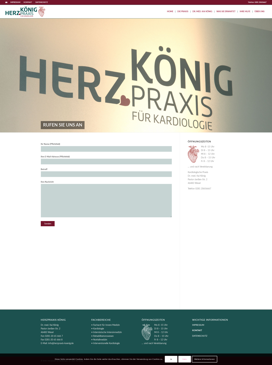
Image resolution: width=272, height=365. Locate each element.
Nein (184, 359)
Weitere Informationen (204, 359)
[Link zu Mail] (6, 2)
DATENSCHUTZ (41, 2)
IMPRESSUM (15, 2)
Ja (171, 359)
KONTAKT (28, 2)
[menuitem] (15, 2)
